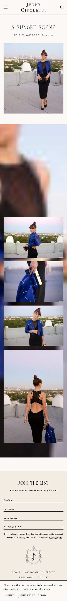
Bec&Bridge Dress (37, 452)
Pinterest (48, 572)
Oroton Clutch (49, 455)
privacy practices (55, 537)
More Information (32, 595)
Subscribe (13, 527)
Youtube (42, 577)
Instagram (31, 572)
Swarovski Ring (32, 455)
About (16, 572)
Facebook (26, 577)
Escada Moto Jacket (17, 452)
